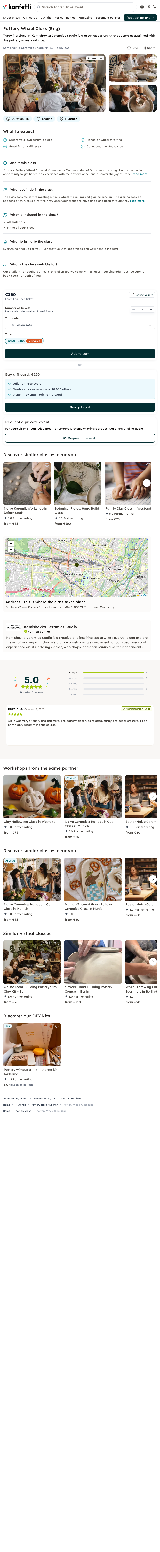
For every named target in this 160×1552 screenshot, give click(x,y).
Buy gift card (80, 407)
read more (140, 174)
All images (95, 58)
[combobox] (85, 7)
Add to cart (80, 354)
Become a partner (107, 17)
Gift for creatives (71, 1098)
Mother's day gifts (44, 1098)
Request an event (140, 18)
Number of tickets (17, 308)
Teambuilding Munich (15, 1098)
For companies (65, 17)
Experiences (11, 17)
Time (8, 334)
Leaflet (143, 595)
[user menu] (148, 7)
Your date (12, 318)
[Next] (146, 483)
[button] (77, 565)
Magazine (85, 17)
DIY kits (46, 17)
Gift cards (30, 17)
